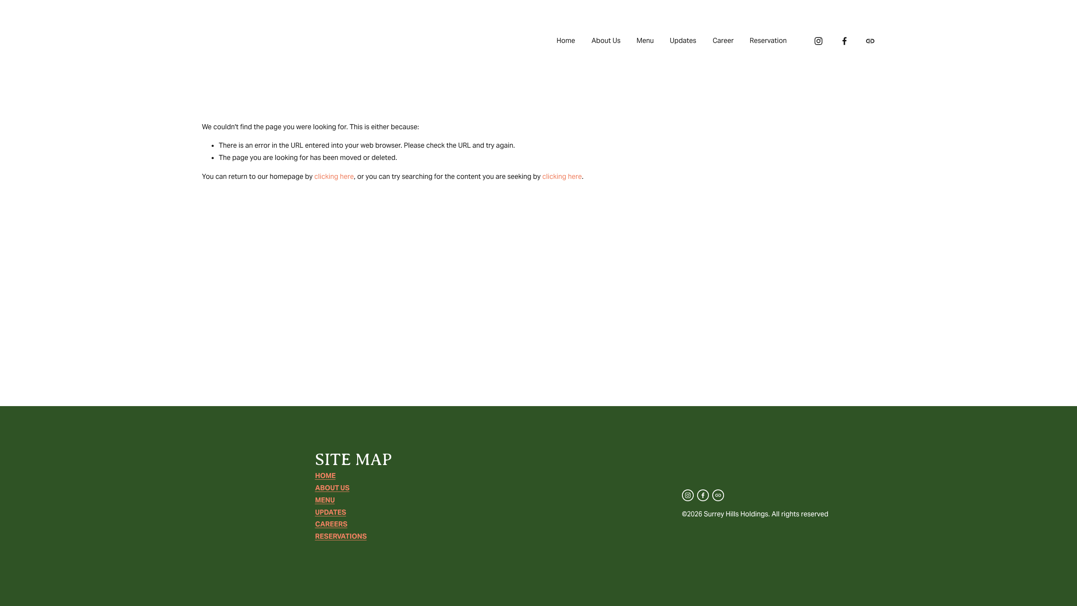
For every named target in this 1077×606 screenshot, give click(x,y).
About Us (606, 40)
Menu (645, 40)
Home (566, 40)
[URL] (870, 41)
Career (723, 40)
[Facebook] (844, 41)
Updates (683, 40)
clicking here (334, 176)
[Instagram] (818, 41)
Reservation (768, 40)
